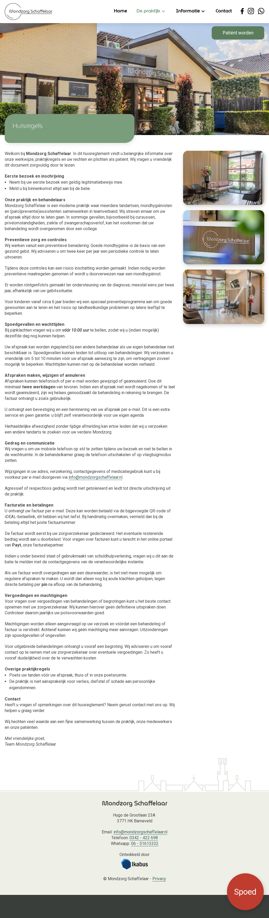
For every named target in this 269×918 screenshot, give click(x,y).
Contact (224, 10)
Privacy (159, 878)
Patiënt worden (238, 32)
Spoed (245, 892)
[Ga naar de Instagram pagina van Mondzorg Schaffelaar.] (251, 11)
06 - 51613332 (144, 843)
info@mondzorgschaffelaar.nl (95, 477)
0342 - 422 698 (144, 837)
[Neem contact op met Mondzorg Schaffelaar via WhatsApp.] (261, 11)
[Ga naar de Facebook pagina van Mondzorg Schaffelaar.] (242, 11)
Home (120, 10)
